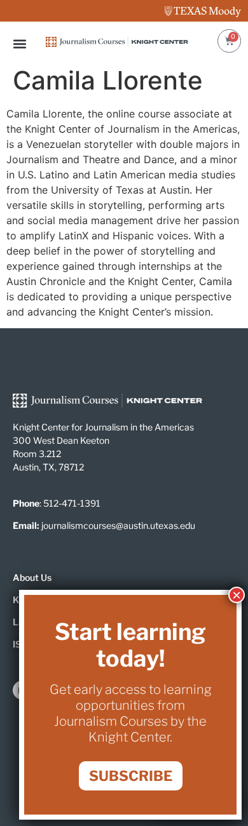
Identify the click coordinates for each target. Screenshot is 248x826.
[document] (124, 413)
